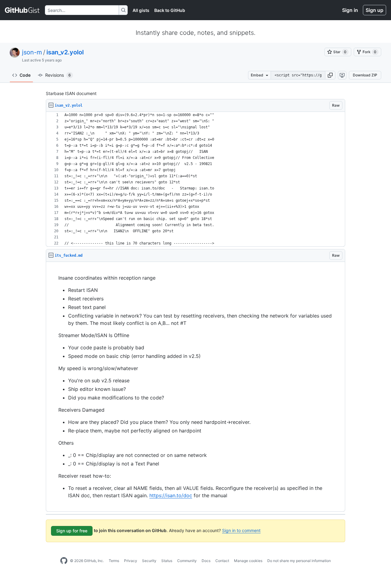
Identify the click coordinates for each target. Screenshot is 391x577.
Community (187, 560)
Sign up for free (71, 530)
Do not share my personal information (299, 560)
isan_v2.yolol (65, 52)
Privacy (130, 560)
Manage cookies (248, 560)
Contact (222, 560)
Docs (206, 560)
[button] (330, 75)
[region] (195, 179)
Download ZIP (365, 75)
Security (149, 560)
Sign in (350, 10)
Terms (114, 560)
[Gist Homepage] (22, 10)
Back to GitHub (169, 10)
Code (25, 75)
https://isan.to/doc (170, 495)
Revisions (58, 75)
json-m (32, 52)
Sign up (374, 10)
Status (166, 560)
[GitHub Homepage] (64, 561)
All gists (141, 10)
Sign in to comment (241, 530)
